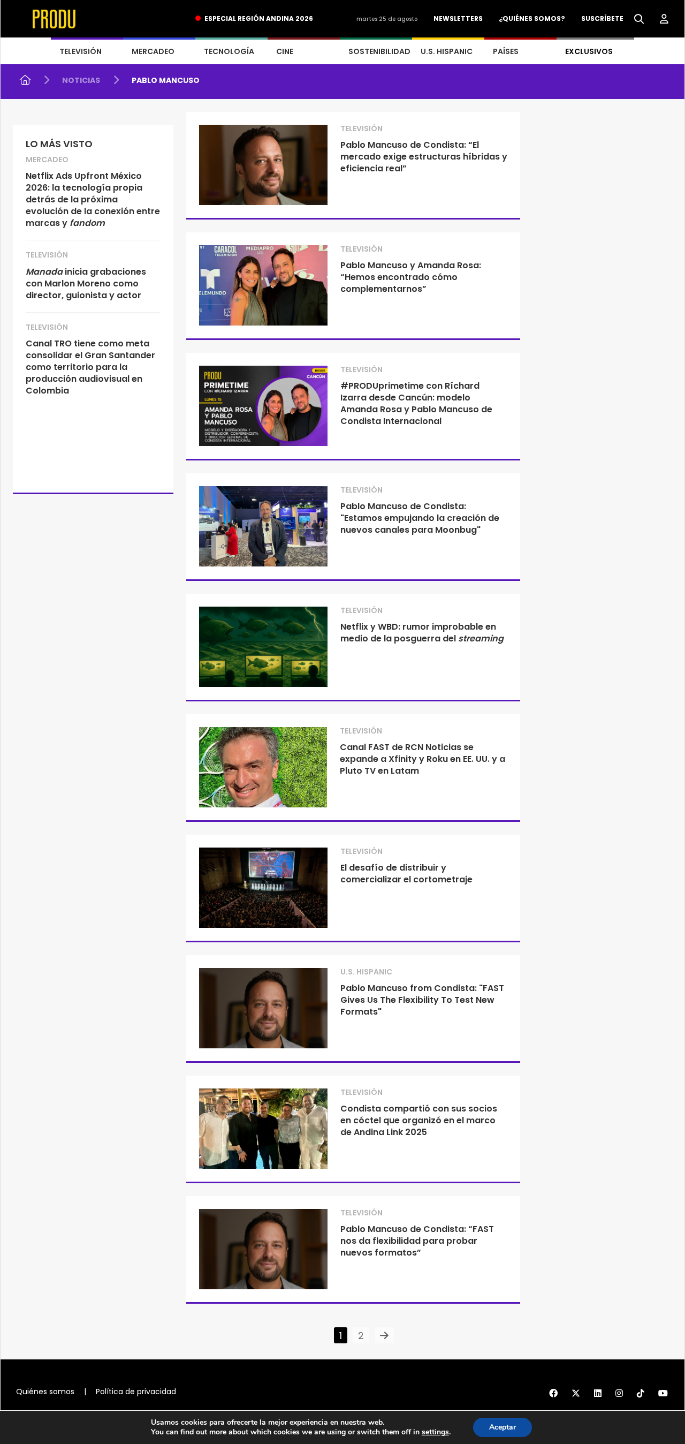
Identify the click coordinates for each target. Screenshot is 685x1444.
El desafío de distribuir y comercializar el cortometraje (406, 873)
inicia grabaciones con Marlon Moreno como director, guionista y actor (86, 283)
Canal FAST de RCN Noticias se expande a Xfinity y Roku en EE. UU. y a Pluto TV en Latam (422, 759)
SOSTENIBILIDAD (379, 51)
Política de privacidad (136, 1391)
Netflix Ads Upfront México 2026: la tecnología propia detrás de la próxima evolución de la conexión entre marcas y (93, 199)
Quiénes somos (45, 1391)
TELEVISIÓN (80, 51)
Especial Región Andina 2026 (258, 18)
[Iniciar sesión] (664, 19)
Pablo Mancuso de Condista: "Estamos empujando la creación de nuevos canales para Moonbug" (419, 518)
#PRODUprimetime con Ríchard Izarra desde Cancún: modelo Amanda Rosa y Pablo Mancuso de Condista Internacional (416, 403)
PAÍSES (506, 51)
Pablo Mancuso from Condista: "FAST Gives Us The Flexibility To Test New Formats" (422, 1000)
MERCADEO (153, 51)
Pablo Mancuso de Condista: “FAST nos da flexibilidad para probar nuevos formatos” (417, 1241)
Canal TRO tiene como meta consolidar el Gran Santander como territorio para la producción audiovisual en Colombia (90, 367)
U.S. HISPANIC (447, 51)
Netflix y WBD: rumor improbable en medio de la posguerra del (422, 633)
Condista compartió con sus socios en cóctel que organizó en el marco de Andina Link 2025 (418, 1120)
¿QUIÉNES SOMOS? (532, 18)
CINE (284, 51)
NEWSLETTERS (458, 18)
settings (435, 1432)
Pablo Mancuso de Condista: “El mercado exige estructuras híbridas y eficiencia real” (423, 157)
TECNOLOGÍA (229, 51)
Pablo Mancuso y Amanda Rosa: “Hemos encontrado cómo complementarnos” (410, 277)
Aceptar (502, 1427)
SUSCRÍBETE (602, 18)
